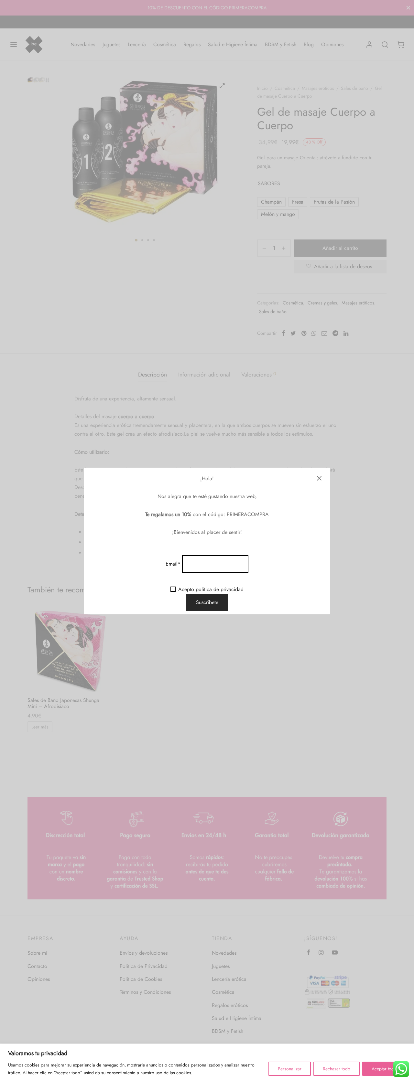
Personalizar (289, 1069)
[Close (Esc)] (319, 478)
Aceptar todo (384, 1069)
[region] (207, 1063)
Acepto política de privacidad (211, 589)
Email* (173, 564)
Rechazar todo (336, 1069)
